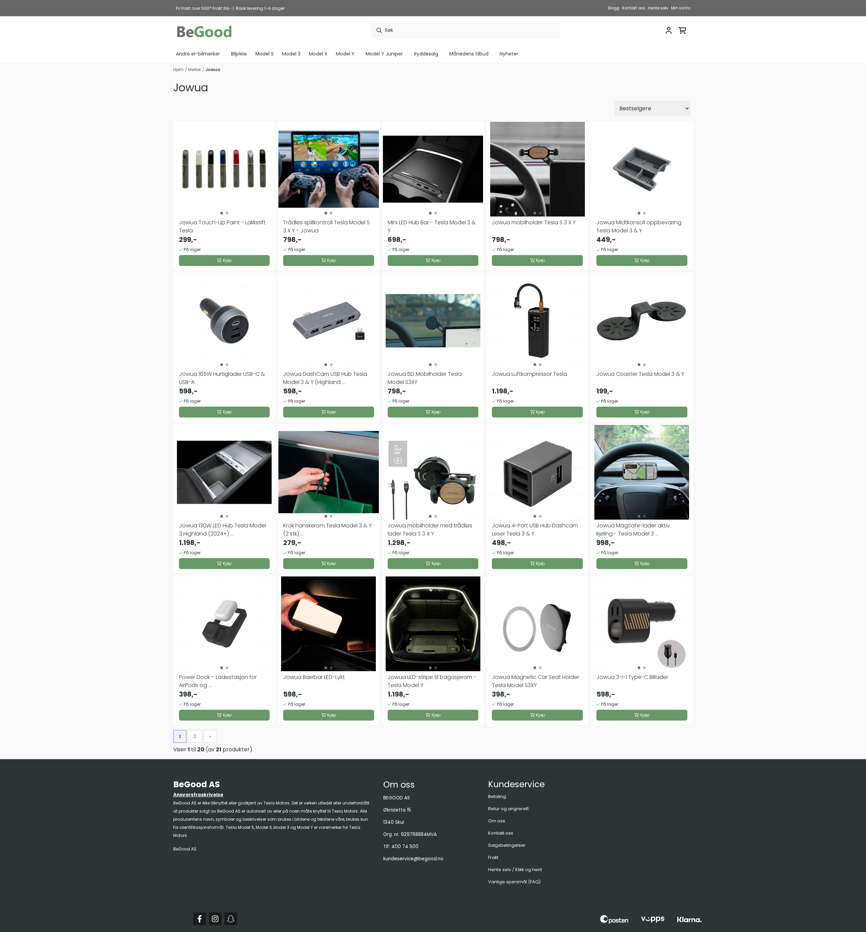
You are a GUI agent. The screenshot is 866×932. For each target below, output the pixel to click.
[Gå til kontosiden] (669, 30)
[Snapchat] (230, 918)
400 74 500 (404, 846)
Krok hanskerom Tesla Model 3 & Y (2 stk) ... (327, 530)
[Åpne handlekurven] (682, 30)
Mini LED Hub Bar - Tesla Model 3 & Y (432, 226)
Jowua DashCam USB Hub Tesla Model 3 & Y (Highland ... (325, 378)
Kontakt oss (633, 8)
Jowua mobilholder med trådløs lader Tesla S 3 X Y (430, 530)
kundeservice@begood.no (413, 859)
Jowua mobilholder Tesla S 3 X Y (534, 222)
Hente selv (658, 8)
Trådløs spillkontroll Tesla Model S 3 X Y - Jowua (326, 226)
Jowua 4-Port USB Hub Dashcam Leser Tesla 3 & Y (535, 530)
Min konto (680, 8)
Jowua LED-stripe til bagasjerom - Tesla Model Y (432, 681)
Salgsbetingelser (507, 845)
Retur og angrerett (508, 809)
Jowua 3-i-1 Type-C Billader (632, 677)
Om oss (496, 821)
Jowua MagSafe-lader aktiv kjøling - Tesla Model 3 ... (633, 530)
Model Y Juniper (384, 53)
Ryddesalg (426, 53)
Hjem (178, 69)
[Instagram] (215, 918)
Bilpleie (239, 53)
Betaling (497, 796)
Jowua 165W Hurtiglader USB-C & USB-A (222, 378)
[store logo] (204, 30)
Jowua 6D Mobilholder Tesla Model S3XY (425, 378)
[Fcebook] (199, 918)
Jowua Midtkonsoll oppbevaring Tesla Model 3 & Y (638, 226)
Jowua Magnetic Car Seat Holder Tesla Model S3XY (535, 681)
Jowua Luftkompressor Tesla (529, 374)
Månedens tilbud (468, 53)
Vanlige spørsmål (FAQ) (514, 882)
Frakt (493, 857)
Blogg (613, 8)
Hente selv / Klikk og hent (515, 869)
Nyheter (509, 53)
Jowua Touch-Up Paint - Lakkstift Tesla (222, 226)
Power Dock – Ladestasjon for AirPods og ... (218, 681)
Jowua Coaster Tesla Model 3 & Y (640, 374)
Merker (194, 69)
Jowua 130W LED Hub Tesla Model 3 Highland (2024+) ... (222, 530)
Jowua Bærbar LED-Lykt (314, 677)
